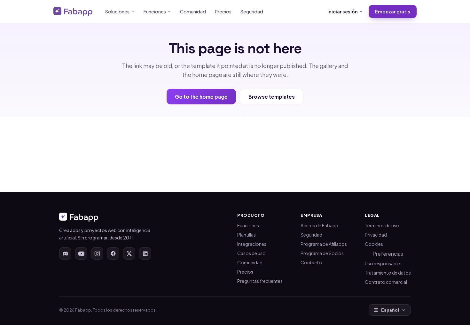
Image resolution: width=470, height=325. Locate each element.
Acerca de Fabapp (319, 225)
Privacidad (376, 235)
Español (390, 310)
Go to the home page (201, 97)
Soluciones (117, 11)
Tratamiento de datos (388, 273)
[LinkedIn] (145, 253)
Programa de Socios (322, 253)
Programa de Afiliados (324, 244)
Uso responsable (382, 263)
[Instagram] (97, 253)
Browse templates (271, 97)
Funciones (155, 11)
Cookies (374, 244)
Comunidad (193, 11)
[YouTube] (81, 253)
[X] (129, 253)
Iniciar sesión (342, 11)
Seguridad (251, 11)
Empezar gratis (392, 11)
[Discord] (65, 253)
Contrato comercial (386, 282)
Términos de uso (382, 225)
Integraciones (251, 244)
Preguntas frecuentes (260, 281)
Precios (223, 11)
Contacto (311, 262)
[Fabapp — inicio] (72, 11)
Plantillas (246, 235)
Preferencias (387, 253)
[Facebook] (113, 253)
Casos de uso (251, 253)
